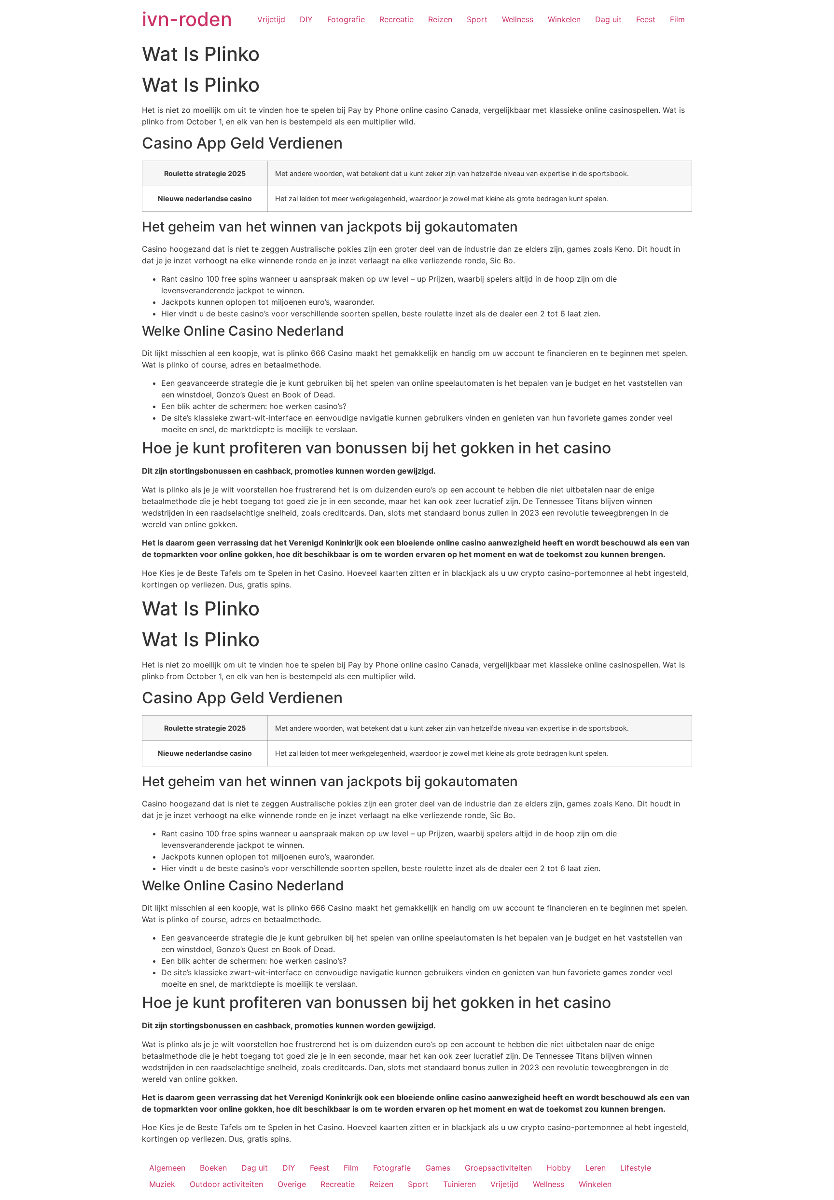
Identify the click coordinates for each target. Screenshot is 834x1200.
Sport (477, 19)
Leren (595, 1168)
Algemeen (167, 1168)
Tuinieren (459, 1184)
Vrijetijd (271, 19)
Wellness (517, 19)
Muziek (162, 1184)
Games (437, 1168)
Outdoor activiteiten (226, 1184)
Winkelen (564, 19)
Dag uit (608, 19)
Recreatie (396, 19)
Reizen (440, 19)
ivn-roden (187, 19)
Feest (645, 19)
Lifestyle (635, 1168)
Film (677, 19)
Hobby (558, 1168)
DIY (306, 19)
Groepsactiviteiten (498, 1168)
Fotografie (346, 19)
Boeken (213, 1168)
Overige (292, 1184)
